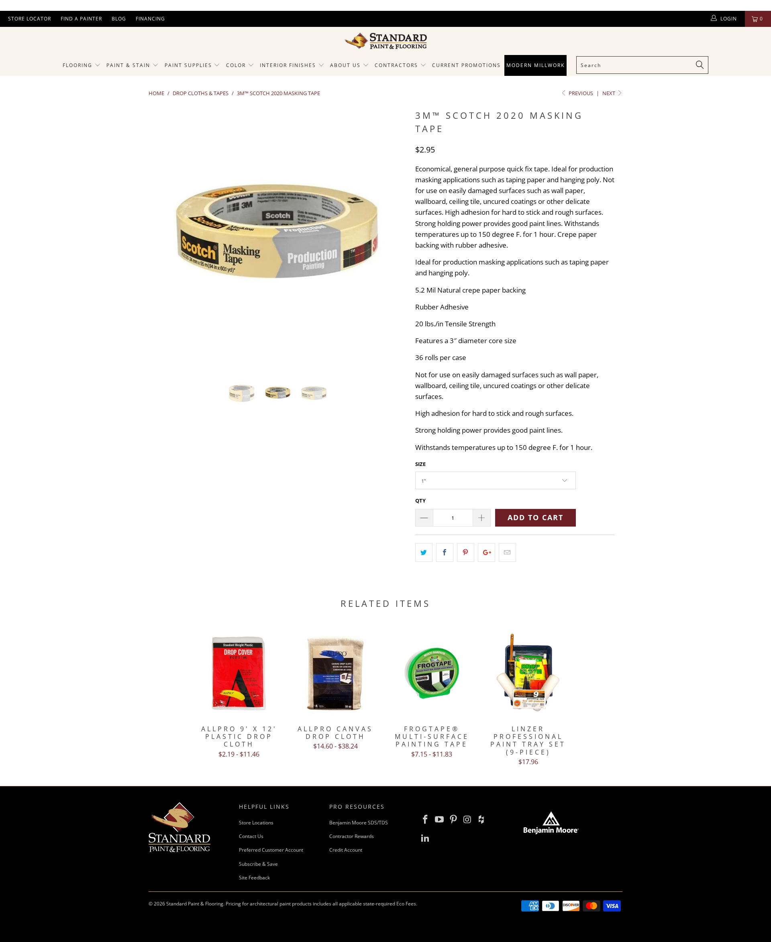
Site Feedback (254, 877)
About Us (346, 65)
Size (420, 464)
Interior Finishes (288, 65)
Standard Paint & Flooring (194, 903)
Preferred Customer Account (271, 849)
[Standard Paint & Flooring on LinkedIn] (426, 838)
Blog (119, 18)
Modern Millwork (535, 65)
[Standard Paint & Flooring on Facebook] (426, 819)
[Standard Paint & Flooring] (385, 41)
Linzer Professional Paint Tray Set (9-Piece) (528, 673)
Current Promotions (466, 65)
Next (609, 93)
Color (236, 65)
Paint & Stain (128, 65)
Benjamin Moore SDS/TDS (358, 822)
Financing (150, 18)
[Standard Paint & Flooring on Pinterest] (453, 819)
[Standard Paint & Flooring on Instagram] (467, 819)
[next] (393, 242)
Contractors (397, 65)
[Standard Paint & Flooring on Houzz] (481, 819)
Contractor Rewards (351, 836)
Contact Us (251, 836)
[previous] (162, 242)
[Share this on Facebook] (444, 552)
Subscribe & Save (258, 864)
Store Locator (29, 18)
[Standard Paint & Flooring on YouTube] (440, 819)
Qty (420, 500)
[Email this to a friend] (507, 552)
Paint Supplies (188, 65)
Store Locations (256, 822)
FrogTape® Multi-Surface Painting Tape (432, 673)
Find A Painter (81, 18)
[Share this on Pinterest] (465, 552)
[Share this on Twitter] (423, 552)
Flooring (77, 65)
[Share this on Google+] (486, 552)
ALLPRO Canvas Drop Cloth (335, 673)
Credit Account (345, 849)
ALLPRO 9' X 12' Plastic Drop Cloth (239, 673)
